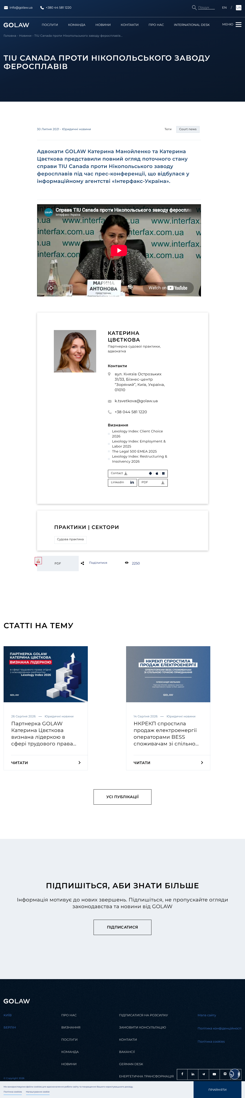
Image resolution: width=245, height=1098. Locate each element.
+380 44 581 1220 (58, 8)
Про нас (156, 25)
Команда (76, 25)
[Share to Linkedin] (90, 563)
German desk (131, 1064)
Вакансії (127, 1052)
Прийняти (217, 1090)
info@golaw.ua (21, 8)
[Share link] (90, 563)
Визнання (70, 1027)
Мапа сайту (207, 1015)
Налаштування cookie (38, 1092)
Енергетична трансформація (146, 1076)
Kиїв (8, 1015)
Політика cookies (13, 1092)
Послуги (50, 25)
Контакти (130, 25)
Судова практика (70, 539)
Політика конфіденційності (219, 1028)
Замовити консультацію (142, 1027)
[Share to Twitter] (90, 563)
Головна (10, 36)
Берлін (10, 1027)
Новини (103, 25)
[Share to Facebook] (90, 563)
